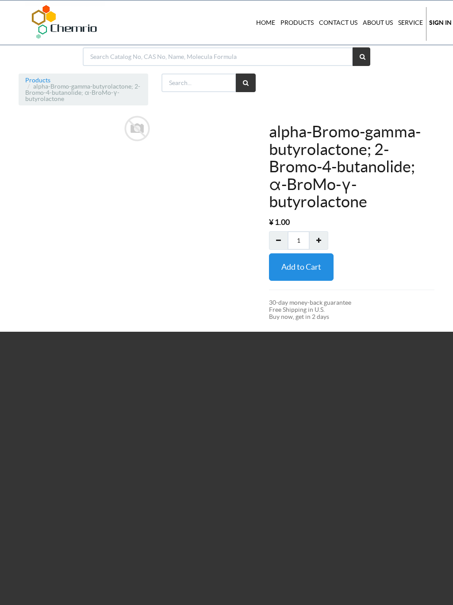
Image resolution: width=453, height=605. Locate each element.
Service (410, 22)
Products (37, 80)
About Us (378, 22)
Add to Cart (301, 266)
